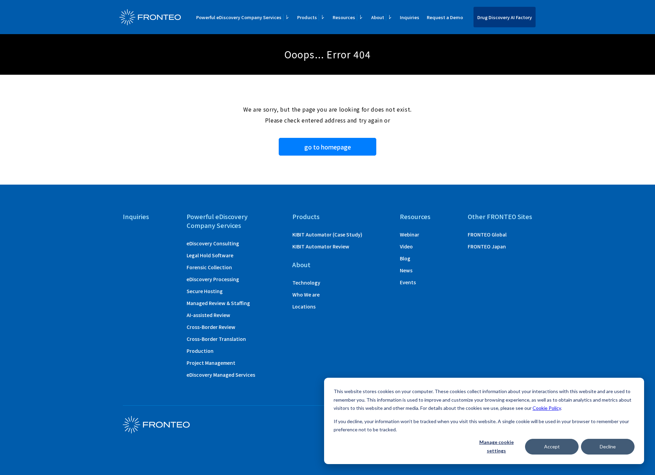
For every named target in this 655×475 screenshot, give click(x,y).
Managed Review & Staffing (218, 303)
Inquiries (409, 17)
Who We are (306, 294)
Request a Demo (445, 17)
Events (408, 282)
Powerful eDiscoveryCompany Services (217, 221)
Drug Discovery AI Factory (504, 17)
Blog (405, 258)
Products (306, 216)
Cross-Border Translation (216, 338)
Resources (415, 216)
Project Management (211, 362)
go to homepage (327, 147)
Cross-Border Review (211, 326)
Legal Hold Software (210, 255)
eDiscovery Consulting (213, 243)
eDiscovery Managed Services (221, 374)
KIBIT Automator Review (320, 246)
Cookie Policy (547, 408)
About (301, 264)
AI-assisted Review (208, 315)
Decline (608, 446)
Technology (306, 282)
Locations (304, 306)
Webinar (409, 234)
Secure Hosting (205, 291)
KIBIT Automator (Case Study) (327, 234)
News (406, 270)
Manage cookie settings (496, 446)
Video (406, 246)
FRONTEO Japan (487, 246)
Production (200, 350)
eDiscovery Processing (213, 279)
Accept (552, 446)
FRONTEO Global (487, 234)
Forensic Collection (209, 267)
